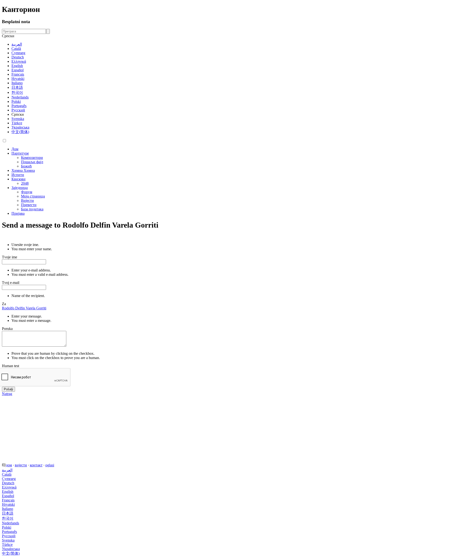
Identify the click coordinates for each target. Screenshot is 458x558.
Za (4, 304)
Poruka (7, 329)
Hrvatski (17, 79)
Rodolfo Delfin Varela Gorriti (24, 308)
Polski (16, 101)
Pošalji (8, 389)
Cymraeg (18, 53)
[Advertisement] (145, 429)
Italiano (17, 83)
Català (16, 49)
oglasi (49, 465)
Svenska (17, 119)
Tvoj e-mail (10, 283)
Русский (18, 110)
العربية (16, 44)
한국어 (17, 92)
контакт (36, 465)
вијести (21, 465)
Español (17, 70)
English (17, 66)
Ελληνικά (18, 61)
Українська (20, 127)
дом (9, 465)
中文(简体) (20, 132)
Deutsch (17, 57)
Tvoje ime (9, 257)
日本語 (17, 87)
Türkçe (16, 123)
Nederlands (20, 97)
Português (18, 106)
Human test (10, 366)
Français (17, 74)
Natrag (7, 394)
